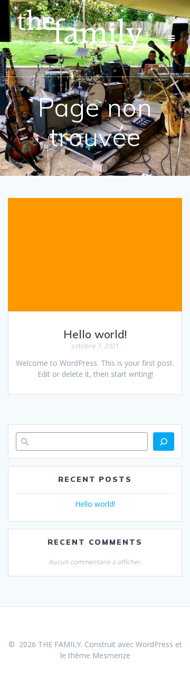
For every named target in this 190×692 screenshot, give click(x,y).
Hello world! (95, 334)
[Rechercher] (163, 441)
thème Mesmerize (99, 655)
